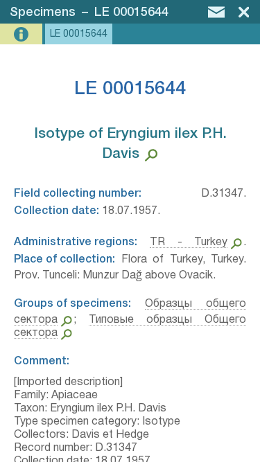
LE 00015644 (131, 12)
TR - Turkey (189, 242)
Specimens (43, 12)
